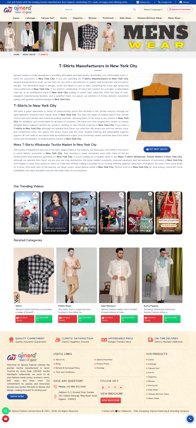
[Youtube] (102, 387)
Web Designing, (141, 411)
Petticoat (108, 18)
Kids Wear (126, 18)
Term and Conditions (65, 372)
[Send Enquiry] (5, 418)
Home (16, 54)
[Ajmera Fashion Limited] (17, 9)
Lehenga (31, 18)
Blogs (58, 363)
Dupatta (78, 18)
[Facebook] (108, 387)
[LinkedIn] (121, 387)
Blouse (93, 18)
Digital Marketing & (160, 411)
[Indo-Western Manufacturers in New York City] (119, 275)
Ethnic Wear (64, 306)
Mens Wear (174, 18)
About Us (144, 2)
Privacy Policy (103, 363)
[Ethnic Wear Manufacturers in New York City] (76, 275)
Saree (16, 18)
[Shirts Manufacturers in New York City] (34, 275)
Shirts (18, 306)
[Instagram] (115, 387)
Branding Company (179, 411)
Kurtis (64, 18)
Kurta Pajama (151, 306)
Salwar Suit (48, 18)
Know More (17, 396)
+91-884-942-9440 (76, 386)
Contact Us (166, 2)
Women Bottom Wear (149, 18)
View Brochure (110, 400)
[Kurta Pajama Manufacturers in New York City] (162, 275)
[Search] (134, 9)
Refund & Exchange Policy (68, 368)
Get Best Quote (21, 319)
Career (186, 2)
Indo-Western (108, 306)
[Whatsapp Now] (5, 410)
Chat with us (42, 319)
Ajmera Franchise (181, 9)
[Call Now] (190, 418)
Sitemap (100, 368)
